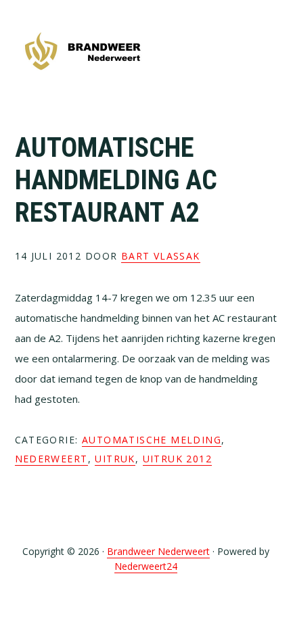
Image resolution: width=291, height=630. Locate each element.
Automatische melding (151, 439)
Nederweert (51, 458)
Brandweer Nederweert (82, 52)
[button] (268, 52)
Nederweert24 (145, 566)
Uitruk (115, 458)
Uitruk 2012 (177, 458)
